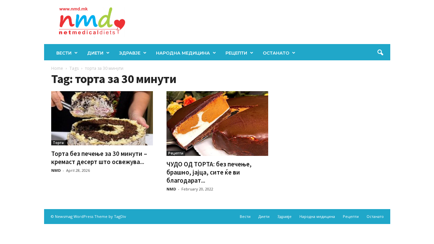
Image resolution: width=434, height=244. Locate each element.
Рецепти (236, 53)
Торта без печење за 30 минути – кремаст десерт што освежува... (99, 157)
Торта (58, 142)
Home (57, 68)
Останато (276, 53)
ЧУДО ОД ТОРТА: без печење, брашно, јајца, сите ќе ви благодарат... (209, 172)
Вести (64, 53)
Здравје (129, 53)
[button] (380, 52)
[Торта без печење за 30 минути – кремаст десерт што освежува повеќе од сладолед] (102, 118)
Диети (95, 53)
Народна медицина (183, 53)
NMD (56, 170)
